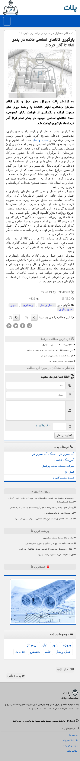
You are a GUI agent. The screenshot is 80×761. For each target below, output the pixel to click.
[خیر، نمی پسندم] (16, 317)
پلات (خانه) (14, 675)
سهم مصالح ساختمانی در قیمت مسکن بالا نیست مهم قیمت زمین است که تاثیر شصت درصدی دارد (40, 500)
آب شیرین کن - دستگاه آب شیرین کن (53, 454)
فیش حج (69, 471)
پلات (70, 7)
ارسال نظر (63, 435)
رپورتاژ (31, 645)
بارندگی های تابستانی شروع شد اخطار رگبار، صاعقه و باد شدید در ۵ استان (42, 507)
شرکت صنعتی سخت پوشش (58, 465)
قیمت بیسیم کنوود (63, 477)
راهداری (28, 305)
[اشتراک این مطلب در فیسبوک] (23, 325)
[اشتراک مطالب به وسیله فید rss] (9, 325)
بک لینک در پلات (69, 740)
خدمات (20, 651)
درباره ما (73, 735)
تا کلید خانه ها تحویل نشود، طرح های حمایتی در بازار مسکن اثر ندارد (44, 519)
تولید (44, 645)
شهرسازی (65, 309)
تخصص (35, 651)
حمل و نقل (40, 140)
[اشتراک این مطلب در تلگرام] (29, 325)
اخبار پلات (63, 669)
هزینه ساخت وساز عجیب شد (60, 361)
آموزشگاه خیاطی (64, 460)
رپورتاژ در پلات (70, 745)
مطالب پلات (72, 751)
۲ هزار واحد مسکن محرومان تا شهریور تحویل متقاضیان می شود (46, 549)
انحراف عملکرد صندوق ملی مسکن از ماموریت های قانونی (49, 543)
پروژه (67, 645)
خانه (48, 651)
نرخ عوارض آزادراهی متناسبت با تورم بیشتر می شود (50, 350)
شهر (13, 305)
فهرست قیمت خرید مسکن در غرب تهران (56, 554)
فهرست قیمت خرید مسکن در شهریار (57, 356)
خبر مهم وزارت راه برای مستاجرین (59, 513)
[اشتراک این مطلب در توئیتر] (16, 325)
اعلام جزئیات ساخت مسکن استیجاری (57, 344)
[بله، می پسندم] (34, 317)
